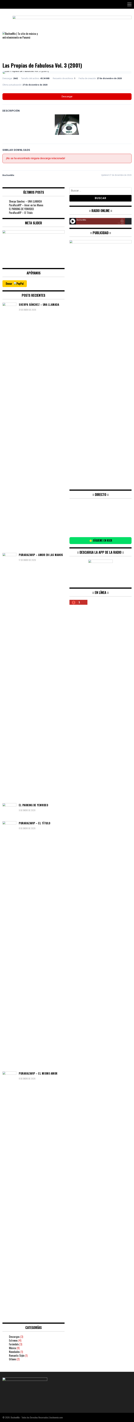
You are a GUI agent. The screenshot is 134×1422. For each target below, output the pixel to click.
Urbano (12, 1359)
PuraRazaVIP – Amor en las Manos (26, 205)
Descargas (14, 1337)
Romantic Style (16, 1356)
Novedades (14, 1352)
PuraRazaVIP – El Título (21, 213)
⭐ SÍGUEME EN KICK (100, 540)
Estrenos (13, 1340)
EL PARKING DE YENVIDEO (21, 209)
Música (12, 1348)
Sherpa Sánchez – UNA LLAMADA (25, 201)
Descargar (67, 96)
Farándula (14, 1344)
